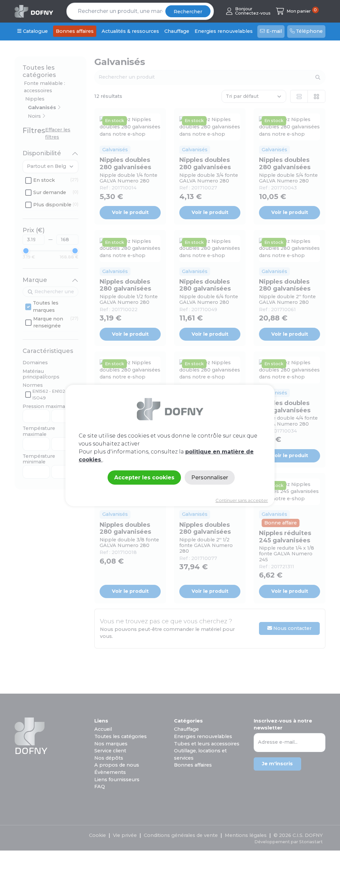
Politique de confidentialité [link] (170, 489)
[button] (248, 11)
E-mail (273, 31)
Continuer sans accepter (241, 500)
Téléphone (309, 31)
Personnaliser (209, 477)
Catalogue (35, 31)
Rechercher (188, 12)
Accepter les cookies (144, 477)
